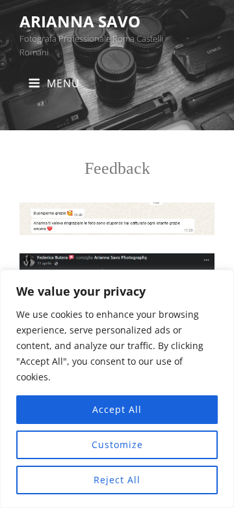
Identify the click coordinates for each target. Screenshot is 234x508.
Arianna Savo (80, 21)
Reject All (117, 479)
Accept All (117, 409)
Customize (117, 444)
